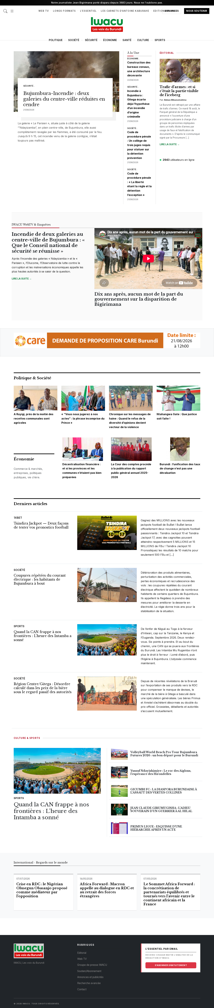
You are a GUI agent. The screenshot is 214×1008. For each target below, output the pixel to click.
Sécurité (91, 40)
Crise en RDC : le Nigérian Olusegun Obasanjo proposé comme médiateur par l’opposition (41, 890)
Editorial (81, 952)
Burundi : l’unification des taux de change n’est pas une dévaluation (180, 468)
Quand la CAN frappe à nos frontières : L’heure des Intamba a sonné (42, 636)
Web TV (43, 11)
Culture (143, 40)
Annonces (172, 11)
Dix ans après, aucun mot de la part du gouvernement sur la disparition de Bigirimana (138, 299)
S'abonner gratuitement (171, 965)
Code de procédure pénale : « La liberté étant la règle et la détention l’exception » (139, 184)
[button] (12, 9)
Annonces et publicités (90, 977)
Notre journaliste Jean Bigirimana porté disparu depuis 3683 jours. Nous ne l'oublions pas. (107, 2)
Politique (56, 40)
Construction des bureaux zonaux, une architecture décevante (138, 69)
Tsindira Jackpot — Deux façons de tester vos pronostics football (41, 525)
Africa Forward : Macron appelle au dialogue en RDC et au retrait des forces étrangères (107, 890)
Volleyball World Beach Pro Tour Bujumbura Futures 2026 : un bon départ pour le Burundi (164, 753)
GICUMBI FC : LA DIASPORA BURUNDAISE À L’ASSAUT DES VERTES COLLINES (163, 791)
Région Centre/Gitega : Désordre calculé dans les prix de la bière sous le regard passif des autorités (43, 688)
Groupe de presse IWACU (92, 964)
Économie (110, 40)
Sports (160, 40)
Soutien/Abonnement (89, 971)
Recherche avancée (89, 983)
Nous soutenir (196, 11)
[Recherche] (5, 9)
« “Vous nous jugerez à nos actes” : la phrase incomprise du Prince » (82, 418)
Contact (81, 989)
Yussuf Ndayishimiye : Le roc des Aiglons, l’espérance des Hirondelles (160, 772)
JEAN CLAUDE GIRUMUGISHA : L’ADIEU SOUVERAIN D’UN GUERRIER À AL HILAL (161, 809)
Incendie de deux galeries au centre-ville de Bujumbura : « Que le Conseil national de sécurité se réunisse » (48, 242)
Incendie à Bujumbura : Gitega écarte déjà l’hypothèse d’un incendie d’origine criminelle (138, 103)
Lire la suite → (170, 144)
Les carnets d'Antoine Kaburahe (125, 11)
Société (73, 40)
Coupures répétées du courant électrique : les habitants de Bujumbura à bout (40, 579)
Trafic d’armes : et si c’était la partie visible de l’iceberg (179, 91)
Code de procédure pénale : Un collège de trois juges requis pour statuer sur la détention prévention (139, 145)
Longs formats (64, 11)
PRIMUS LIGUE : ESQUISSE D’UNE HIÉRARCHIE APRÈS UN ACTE (156, 828)
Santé (127, 40)
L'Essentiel (88, 11)
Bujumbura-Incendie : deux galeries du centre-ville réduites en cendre (64, 99)
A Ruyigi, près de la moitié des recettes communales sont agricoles (33, 418)
